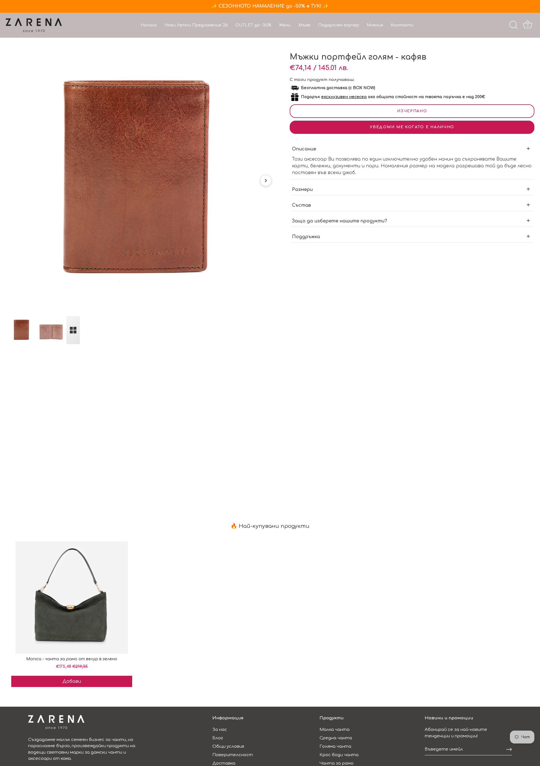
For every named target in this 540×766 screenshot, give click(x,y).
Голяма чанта (335, 746)
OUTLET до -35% (253, 25)
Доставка (223, 763)
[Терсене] (513, 25)
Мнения (375, 25)
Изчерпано (412, 111)
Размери (302, 189)
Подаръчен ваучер (338, 25)
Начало (149, 25)
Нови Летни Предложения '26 (196, 25)
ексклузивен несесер (344, 97)
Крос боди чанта (339, 755)
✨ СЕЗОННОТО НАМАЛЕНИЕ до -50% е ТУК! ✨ (270, 6)
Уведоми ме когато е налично (412, 127)
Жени (285, 25)
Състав (301, 205)
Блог (217, 738)
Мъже (304, 25)
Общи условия (228, 746)
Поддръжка (306, 236)
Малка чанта (335, 729)
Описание (304, 149)
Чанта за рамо (337, 763)
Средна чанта (336, 738)
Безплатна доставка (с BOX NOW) (338, 88)
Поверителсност (232, 755)
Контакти (402, 25)
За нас (219, 729)
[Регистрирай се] (509, 749)
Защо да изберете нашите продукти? (339, 221)
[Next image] (265, 180)
